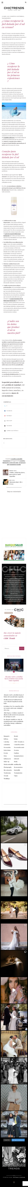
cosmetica (22, 460)
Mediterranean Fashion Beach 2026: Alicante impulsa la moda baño (13, 701)
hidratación (6, 462)
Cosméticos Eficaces (8, 137)
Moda (15, 761)
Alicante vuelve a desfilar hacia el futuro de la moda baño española (14, 678)
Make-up (6, 761)
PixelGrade (22, 1177)
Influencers (7, 759)
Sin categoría (8, 770)
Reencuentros (18, 767)
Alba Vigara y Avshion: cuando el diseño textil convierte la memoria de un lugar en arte (14, 714)
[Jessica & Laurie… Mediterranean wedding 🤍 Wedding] (14, 1043)
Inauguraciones (18, 756)
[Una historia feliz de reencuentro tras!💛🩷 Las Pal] (14, 1124)
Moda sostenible (8, 764)
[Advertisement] (15, 794)
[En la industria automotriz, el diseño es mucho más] (14, 829)
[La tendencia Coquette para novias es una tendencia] (14, 990)
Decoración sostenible (20, 747)
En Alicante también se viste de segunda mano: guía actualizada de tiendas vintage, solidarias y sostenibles (13, 722)
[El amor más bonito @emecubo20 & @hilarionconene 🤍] (14, 1016)
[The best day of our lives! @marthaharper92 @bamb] (14, 1070)
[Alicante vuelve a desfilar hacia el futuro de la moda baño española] (13, 665)
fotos (5, 756)
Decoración (7, 747)
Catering (6, 742)
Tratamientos (6, 18)
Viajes (16, 776)
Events (6, 753)
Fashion (16, 753)
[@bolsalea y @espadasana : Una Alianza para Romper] (14, 1097)
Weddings (7, 778)
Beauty (16, 736)
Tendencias (7, 773)
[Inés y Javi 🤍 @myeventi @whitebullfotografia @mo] (14, 909)
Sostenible (17, 770)
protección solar (13, 462)
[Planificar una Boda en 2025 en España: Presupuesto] (14, 936)
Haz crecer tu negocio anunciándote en (12, 636)
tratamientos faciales (15, 464)
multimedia (17, 764)
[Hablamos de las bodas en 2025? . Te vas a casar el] (14, 882)
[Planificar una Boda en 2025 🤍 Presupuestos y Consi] (14, 963)
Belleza (6, 739)
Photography (8, 767)
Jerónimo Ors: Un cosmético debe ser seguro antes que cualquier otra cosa (14, 708)
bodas (16, 739)
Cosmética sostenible (17, 16)
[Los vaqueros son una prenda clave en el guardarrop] (14, 856)
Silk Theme (15, 1177)
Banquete (6, 736)
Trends (6, 776)
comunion (7, 744)
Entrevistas (7, 750)
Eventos (16, 750)
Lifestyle (16, 759)
